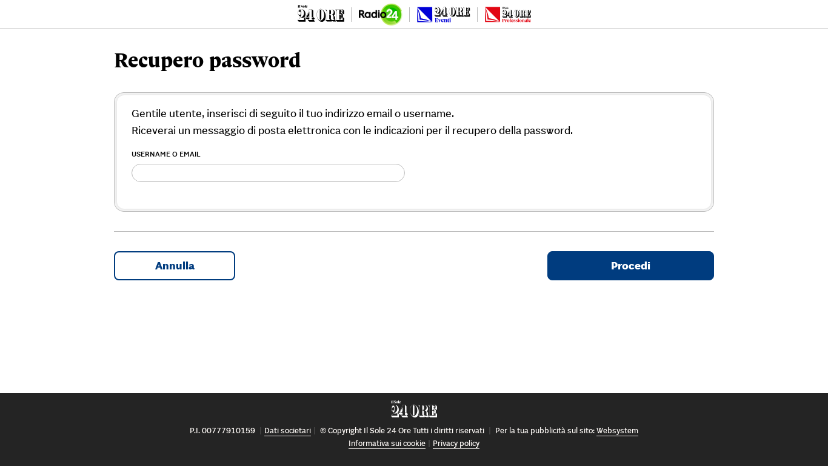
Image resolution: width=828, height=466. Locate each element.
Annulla (175, 265)
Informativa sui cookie (387, 443)
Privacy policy (456, 443)
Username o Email (166, 153)
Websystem (617, 430)
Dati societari (287, 430)
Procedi (630, 265)
